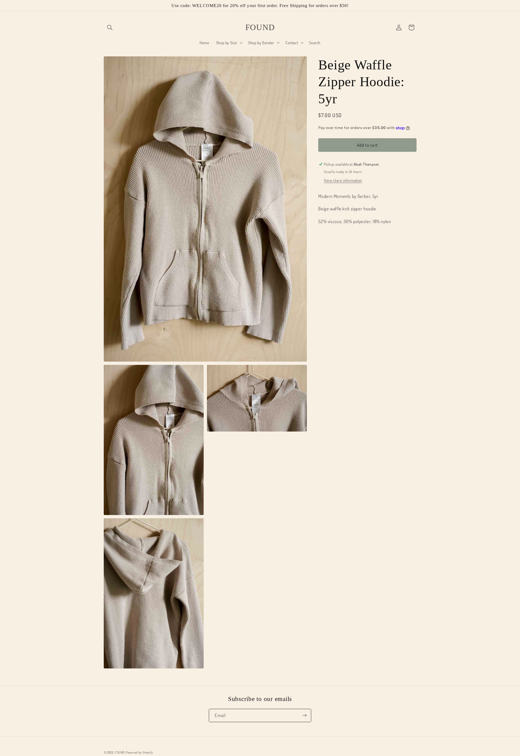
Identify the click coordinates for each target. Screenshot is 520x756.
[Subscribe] (304, 715)
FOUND (120, 752)
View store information (343, 180)
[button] (110, 27)
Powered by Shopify (139, 752)
